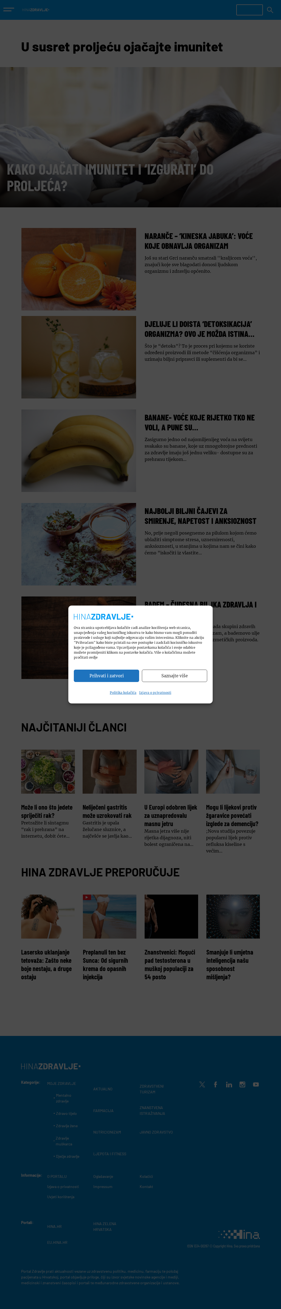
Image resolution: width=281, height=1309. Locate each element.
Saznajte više (174, 675)
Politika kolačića (123, 693)
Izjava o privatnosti (155, 693)
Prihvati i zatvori (106, 675)
